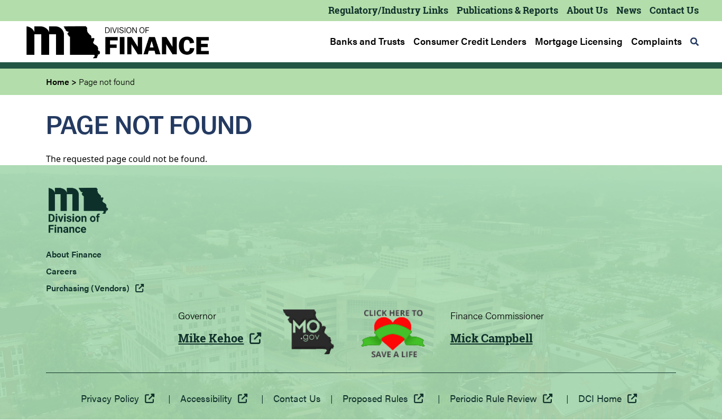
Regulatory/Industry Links (388, 10)
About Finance (73, 254)
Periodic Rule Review (493, 398)
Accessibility (206, 398)
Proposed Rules (375, 398)
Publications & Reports (507, 10)
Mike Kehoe (211, 338)
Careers (61, 271)
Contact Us (674, 10)
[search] (694, 41)
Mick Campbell (491, 338)
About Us (587, 10)
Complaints (656, 41)
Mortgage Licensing (579, 41)
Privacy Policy (110, 398)
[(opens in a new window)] (308, 333)
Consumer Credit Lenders (469, 41)
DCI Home (600, 398)
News (628, 10)
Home (57, 81)
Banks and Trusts (367, 41)
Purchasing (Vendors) (87, 288)
